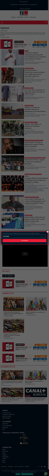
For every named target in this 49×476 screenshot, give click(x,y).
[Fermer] (47, 232)
